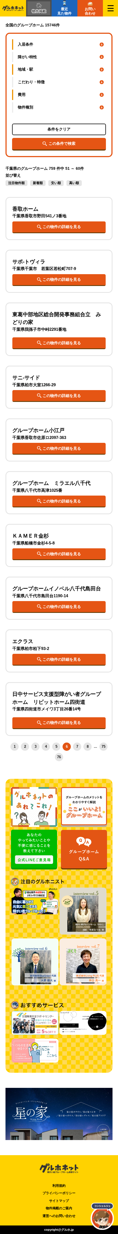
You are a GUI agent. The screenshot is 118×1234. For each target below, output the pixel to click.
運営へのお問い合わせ (59, 1216)
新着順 (38, 183)
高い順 (74, 183)
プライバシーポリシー (59, 1193)
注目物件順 (16, 183)
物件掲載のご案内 (59, 1208)
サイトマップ (59, 1201)
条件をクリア (59, 129)
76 (59, 757)
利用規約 (59, 1186)
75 (103, 746)
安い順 (56, 183)
